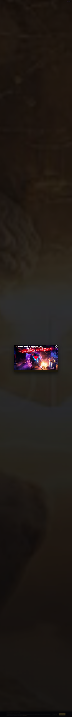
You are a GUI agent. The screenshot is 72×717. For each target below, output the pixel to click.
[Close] (57, 346)
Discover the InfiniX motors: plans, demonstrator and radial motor (36, 370)
